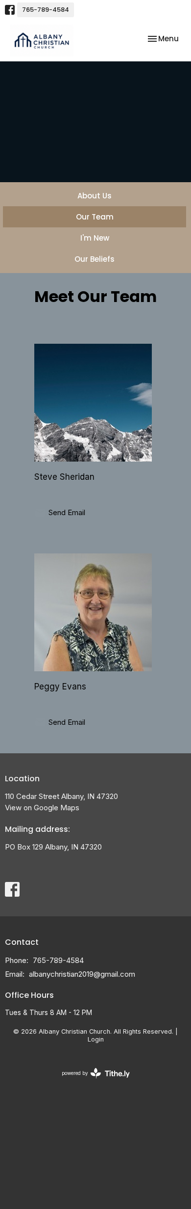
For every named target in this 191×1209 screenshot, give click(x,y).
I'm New (94, 238)
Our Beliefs (94, 259)
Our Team (95, 217)
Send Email (66, 512)
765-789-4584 (45, 9)
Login (96, 1039)
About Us (94, 196)
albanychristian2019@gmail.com (82, 974)
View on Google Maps (42, 807)
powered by (90, 1081)
